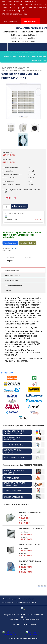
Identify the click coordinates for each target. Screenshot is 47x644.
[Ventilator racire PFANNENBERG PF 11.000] (11, 550)
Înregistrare (13, 599)
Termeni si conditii (10, 32)
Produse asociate (11, 280)
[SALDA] (12, 406)
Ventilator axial (10, 243)
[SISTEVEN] (12, 412)
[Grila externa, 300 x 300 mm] (11, 534)
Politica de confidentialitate (23, 35)
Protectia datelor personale (32, 32)
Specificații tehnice (12, 275)
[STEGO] (12, 401)
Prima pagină (6, 67)
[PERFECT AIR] (34, 412)
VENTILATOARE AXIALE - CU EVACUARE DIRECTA (18, 70)
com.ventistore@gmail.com (31, 27)
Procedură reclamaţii (26, 599)
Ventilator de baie (27, 243)
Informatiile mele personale (24, 624)
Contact (8, 290)
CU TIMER (38, 70)
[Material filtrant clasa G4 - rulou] (11, 566)
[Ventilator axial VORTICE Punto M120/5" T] (23, 120)
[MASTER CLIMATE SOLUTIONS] (34, 389)
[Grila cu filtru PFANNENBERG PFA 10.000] (11, 517)
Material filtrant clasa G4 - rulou (30, 561)
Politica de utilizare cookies (23, 38)
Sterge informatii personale (23, 41)
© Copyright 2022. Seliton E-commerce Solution (19, 602)
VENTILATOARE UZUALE (20, 67)
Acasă (5, 599)
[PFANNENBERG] (12, 390)
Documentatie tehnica (13, 285)
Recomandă (10, 258)
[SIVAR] (12, 395)
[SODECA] (12, 378)
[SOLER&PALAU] (34, 384)
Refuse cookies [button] (10, 21)
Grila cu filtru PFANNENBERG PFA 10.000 (30, 512)
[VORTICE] (34, 378)
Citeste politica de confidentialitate (24, 619)
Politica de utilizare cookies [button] (14, 14)
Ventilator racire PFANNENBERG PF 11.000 (30, 545)
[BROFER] (23, 418)
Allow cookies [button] (30, 21)
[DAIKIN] (34, 401)
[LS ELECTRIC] (34, 395)
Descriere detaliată (12, 270)
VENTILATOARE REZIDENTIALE (12, 68)
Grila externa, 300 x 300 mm (30, 528)
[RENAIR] (34, 406)
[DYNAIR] (12, 384)
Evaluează (28, 258)
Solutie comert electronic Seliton (23, 638)
